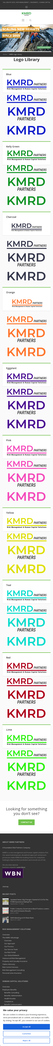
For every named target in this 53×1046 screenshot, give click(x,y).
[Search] (30, 20)
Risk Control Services (10, 967)
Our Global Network (11, 955)
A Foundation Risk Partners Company (16, 848)
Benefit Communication (13, 1004)
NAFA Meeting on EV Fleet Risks (22, 918)
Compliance (8, 1001)
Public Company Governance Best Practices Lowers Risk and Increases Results (29, 910)
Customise (26, 1033)
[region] (26, 1026)
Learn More (21, 867)
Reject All (26, 1040)
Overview (6, 935)
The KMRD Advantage (10, 937)
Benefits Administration (13, 995)
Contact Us (26, 822)
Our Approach (9, 943)
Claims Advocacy (8, 964)
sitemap (5, 886)
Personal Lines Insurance (12, 973)
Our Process (9, 946)
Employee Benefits (9, 990)
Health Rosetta (10, 998)
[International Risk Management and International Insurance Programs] (12, 873)
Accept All (27, 1027)
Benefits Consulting (11, 992)
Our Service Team (11, 949)
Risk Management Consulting (13, 970)
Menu (26, 7)
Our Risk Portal (10, 952)
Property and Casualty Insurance (14, 961)
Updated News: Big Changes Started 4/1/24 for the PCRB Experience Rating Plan (29, 900)
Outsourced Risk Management (13, 958)
